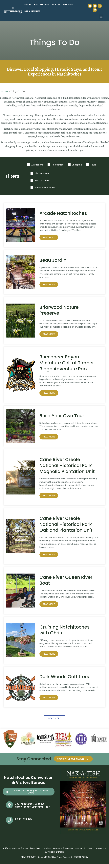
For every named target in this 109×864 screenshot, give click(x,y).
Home (4, 91)
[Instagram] (100, 6)
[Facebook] (90, 6)
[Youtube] (95, 6)
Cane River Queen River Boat (65, 580)
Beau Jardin (52, 260)
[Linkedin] (95, 10)
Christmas (56, 4)
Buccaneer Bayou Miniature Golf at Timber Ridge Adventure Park (66, 363)
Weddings (68, 4)
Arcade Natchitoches (63, 213)
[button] (101, 17)
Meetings (44, 4)
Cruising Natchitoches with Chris (64, 630)
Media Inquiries (32, 11)
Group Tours (31, 4)
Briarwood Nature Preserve (59, 310)
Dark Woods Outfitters (64, 676)
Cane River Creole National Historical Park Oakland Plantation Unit (66, 524)
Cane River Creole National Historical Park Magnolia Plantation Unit (67, 465)
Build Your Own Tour (61, 415)
